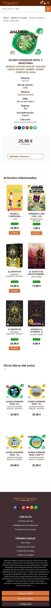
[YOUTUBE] (27, 507)
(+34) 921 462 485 (25, 521)
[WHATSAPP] (36, 507)
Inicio (6, 18)
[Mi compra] (41, 3)
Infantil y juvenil (19, 18)
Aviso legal (25, 543)
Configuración (25, 604)
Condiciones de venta (25, 547)
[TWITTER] (19, 507)
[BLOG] (32, 507)
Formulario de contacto (25, 529)
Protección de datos (25, 551)
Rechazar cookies (25, 598)
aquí (33, 585)
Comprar (14, 233)
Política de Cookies (25, 555)
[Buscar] (48, 9)
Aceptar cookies (26, 593)
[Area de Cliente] (45, 3)
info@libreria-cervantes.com (25, 525)
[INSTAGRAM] (23, 507)
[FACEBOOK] (15, 507)
